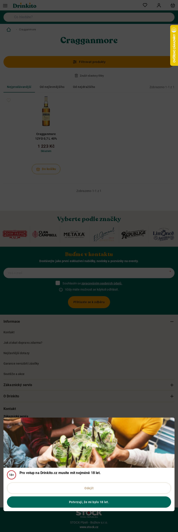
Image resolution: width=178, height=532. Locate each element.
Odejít (89, 488)
